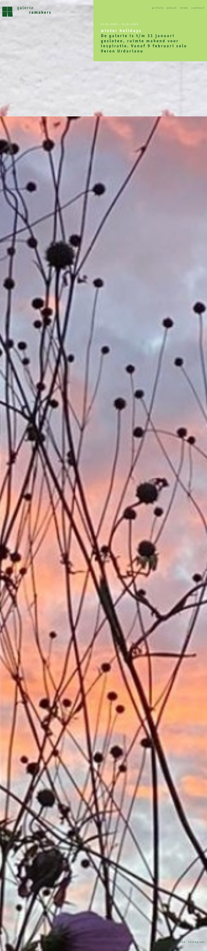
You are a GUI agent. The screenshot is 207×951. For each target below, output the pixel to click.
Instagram (196, 941)
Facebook (178, 941)
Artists (158, 8)
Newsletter (159, 941)
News (184, 8)
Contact (198, 8)
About (172, 8)
